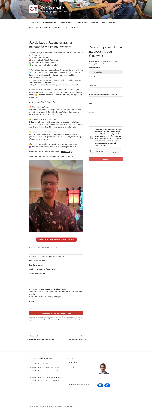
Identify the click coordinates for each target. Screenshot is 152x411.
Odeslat (106, 159)
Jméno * (92, 77)
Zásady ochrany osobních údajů (39, 406)
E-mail (31, 301)
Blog (103, 22)
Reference (74, 27)
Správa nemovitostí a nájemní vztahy (42, 269)
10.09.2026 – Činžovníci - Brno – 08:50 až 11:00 (44, 367)
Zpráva (91, 112)
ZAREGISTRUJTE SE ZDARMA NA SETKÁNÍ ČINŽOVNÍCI (56, 239)
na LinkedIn (65, 152)
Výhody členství (66, 22)
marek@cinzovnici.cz (75, 367)
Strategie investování (37, 273)
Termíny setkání (81, 22)
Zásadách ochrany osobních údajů (58, 319)
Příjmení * (92, 85)
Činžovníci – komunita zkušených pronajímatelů (46, 256)
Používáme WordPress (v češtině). (62, 406)
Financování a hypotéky (38, 261)
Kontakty (112, 22)
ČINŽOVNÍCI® (33, 22)
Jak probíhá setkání (49, 22)
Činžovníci (53, 8)
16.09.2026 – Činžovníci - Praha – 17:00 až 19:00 (45, 377)
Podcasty (94, 22)
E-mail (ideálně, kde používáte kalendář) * (103, 94)
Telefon (91, 103)
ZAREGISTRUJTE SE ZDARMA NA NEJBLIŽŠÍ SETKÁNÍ (48, 27)
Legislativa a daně (36, 265)
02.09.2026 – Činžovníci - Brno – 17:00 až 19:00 (44, 363)
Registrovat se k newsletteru (56, 313)
